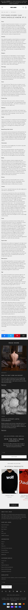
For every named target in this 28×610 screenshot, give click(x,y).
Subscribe (14, 456)
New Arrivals (4, 527)
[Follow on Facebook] (2, 591)
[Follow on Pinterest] (13, 591)
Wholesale (3, 554)
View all (14, 505)
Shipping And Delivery (6, 571)
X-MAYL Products (5, 535)
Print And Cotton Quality (6, 548)
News (2, 543)
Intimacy (13, 12)
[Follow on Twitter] (6, 591)
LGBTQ (3, 416)
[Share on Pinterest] (17, 335)
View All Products (5, 524)
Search (3, 541)
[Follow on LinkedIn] (21, 591)
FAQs (2, 562)
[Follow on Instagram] (9, 591)
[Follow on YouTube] (17, 591)
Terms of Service (5, 552)
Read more (3, 385)
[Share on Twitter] (11, 335)
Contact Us (3, 560)
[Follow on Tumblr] (24, 591)
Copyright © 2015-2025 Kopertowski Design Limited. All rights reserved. (14, 599)
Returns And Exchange (6, 569)
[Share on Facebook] (4, 335)
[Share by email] (23, 335)
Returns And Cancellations (7, 567)
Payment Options (5, 565)
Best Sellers (4, 529)
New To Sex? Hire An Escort (12, 375)
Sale (2, 531)
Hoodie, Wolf (10, 495)
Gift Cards (3, 533)
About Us (3, 546)
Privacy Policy (4, 550)
